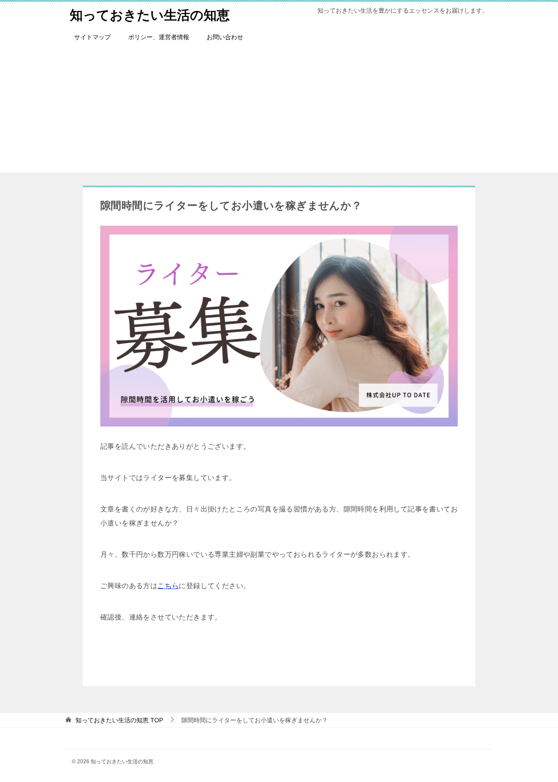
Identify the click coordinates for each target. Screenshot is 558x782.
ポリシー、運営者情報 (158, 37)
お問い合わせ (225, 37)
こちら (168, 585)
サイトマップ (92, 37)
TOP (119, 720)
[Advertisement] (279, 112)
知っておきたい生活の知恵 (150, 15)
